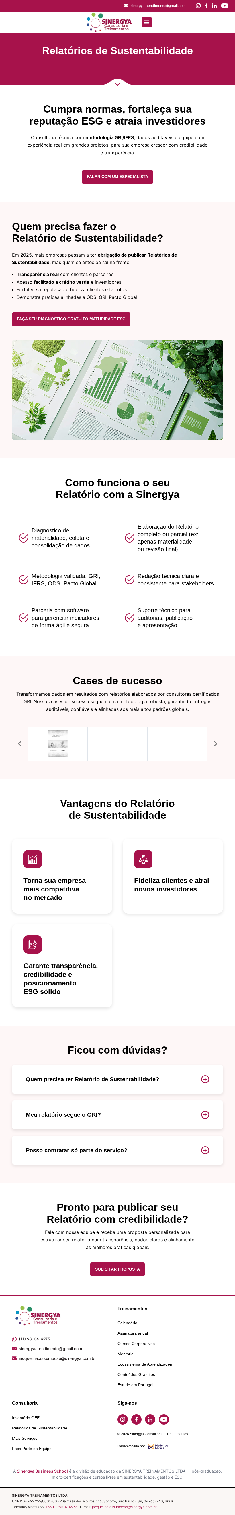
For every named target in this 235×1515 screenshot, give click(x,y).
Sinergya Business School (42, 1471)
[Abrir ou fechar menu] (147, 22)
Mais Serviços (24, 1438)
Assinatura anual (132, 1333)
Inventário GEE (26, 1417)
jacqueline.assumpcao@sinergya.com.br (124, 1507)
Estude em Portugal (135, 1384)
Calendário (127, 1323)
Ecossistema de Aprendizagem (145, 1364)
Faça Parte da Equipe (32, 1448)
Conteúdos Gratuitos (136, 1374)
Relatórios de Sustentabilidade (39, 1428)
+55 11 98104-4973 (61, 1507)
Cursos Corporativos (136, 1343)
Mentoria (125, 1354)
